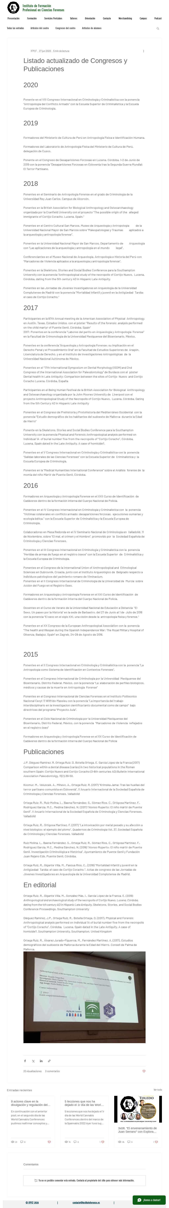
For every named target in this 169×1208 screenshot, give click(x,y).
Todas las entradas (15, 28)
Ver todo (158, 1089)
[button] (157, 28)
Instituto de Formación (37, 6)
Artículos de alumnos (91, 28)
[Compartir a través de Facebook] (25, 1060)
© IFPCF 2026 (32, 1202)
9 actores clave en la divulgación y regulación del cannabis (29, 1103)
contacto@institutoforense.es (86, 1202)
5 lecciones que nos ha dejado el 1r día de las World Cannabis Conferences (83, 1103)
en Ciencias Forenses (51, 10)
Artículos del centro (40, 28)
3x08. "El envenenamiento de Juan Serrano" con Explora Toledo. (137, 1130)
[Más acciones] (144, 51)
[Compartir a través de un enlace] (49, 1060)
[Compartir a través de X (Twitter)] (33, 1060)
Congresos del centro (65, 28)
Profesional (30, 10)
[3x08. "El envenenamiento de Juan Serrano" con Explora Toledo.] (138, 1109)
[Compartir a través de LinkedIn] (41, 1060)
